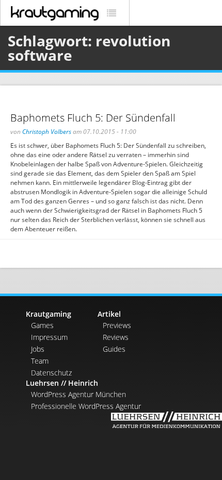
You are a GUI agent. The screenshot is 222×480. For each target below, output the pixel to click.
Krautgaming (48, 314)
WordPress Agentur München (78, 394)
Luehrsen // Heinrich (62, 383)
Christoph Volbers (46, 131)
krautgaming (55, 13)
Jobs (37, 349)
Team (40, 361)
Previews (117, 325)
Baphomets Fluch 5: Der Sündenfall (93, 118)
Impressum (49, 337)
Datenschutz (51, 373)
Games (42, 325)
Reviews (116, 337)
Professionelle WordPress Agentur (86, 406)
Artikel (109, 314)
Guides (114, 349)
